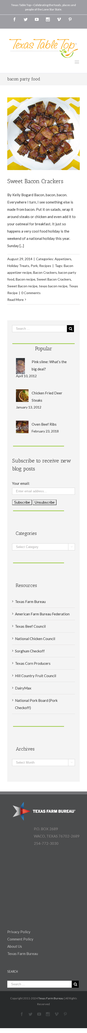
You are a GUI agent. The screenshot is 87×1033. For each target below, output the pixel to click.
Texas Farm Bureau (30, 601)
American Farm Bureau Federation (42, 614)
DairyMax (23, 688)
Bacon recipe (25, 279)
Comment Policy (20, 939)
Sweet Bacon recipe (22, 286)
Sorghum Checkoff (30, 651)
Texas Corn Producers (33, 663)
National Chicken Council (35, 638)
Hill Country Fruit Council (35, 675)
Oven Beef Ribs (44, 424)
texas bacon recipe (53, 286)
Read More (15, 299)
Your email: (21, 483)
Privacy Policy (18, 932)
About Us (14, 946)
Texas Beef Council (30, 626)
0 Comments (31, 293)
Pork (34, 266)
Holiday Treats (18, 266)
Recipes (45, 266)
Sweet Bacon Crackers (35, 181)
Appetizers (63, 259)
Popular (43, 348)
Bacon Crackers (45, 272)
